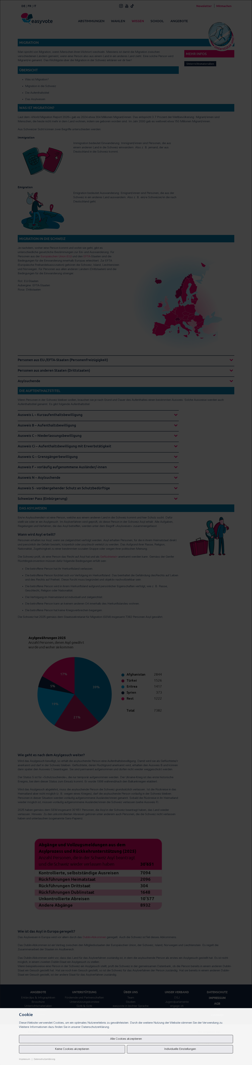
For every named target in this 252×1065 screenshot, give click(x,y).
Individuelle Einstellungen (180, 1049)
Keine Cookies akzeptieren (72, 1049)
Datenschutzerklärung (44, 1059)
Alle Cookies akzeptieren (126, 1038)
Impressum (24, 1059)
